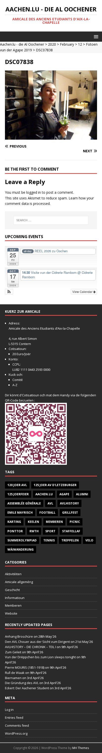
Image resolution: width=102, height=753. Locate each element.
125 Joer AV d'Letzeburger (55, 485)
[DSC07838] (51, 136)
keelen (33, 522)
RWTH (34, 531)
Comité (17, 379)
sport (50, 531)
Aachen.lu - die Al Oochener (22, 44)
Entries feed (14, 717)
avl (50, 503)
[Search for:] (51, 220)
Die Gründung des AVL (22, 683)
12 (80, 44)
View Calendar (82, 291)
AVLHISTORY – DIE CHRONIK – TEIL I (30, 647)
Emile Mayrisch (20, 512)
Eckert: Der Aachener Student (27, 688)
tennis (49, 540)
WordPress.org (16, 733)
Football (47, 512)
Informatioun (15, 598)
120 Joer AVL (17, 485)
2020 (52, 44)
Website (11, 613)
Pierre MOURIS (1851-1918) (24, 667)
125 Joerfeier (18, 494)
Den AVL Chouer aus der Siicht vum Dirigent (37, 641)
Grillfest (70, 512)
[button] (95, 36)
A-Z (14, 385)
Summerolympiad (22, 540)
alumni (82, 494)
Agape (64, 494)
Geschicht (12, 590)
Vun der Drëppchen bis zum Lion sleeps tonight (40, 657)
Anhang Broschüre (19, 636)
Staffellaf (71, 531)
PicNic (75, 522)
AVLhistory (69, 503)
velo (89, 540)
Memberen (54, 522)
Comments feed (17, 725)
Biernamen (13, 678)
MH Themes (80, 748)
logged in (33, 192)
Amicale (14, 328)
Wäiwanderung (20, 549)
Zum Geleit (13, 652)
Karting (14, 522)
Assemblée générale (24, 503)
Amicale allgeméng (19, 582)
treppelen (70, 540)
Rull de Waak (15, 672)
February (67, 44)
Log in (9, 709)
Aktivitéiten (13, 574)
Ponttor (15, 531)
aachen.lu (44, 494)
